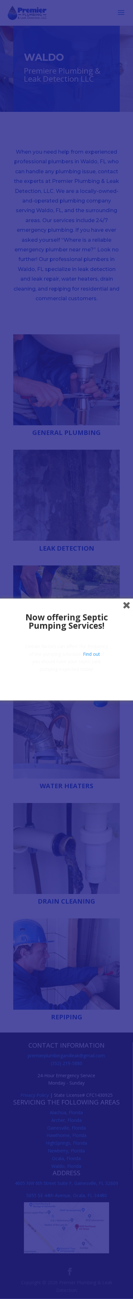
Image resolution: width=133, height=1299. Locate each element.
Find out (91, 654)
